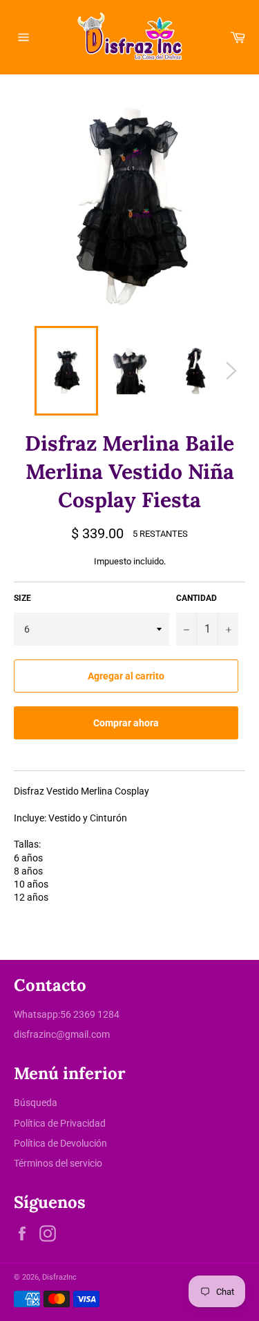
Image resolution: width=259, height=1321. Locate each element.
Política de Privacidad (60, 1123)
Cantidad (196, 598)
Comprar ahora (126, 722)
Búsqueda (35, 1102)
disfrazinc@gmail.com (62, 1034)
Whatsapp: (37, 1014)
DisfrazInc (59, 1277)
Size (22, 598)
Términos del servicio (58, 1163)
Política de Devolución (60, 1143)
